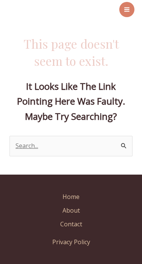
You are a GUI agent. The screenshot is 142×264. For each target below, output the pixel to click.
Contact (71, 224)
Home (71, 196)
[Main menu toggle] (126, 9)
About (71, 210)
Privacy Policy (71, 242)
